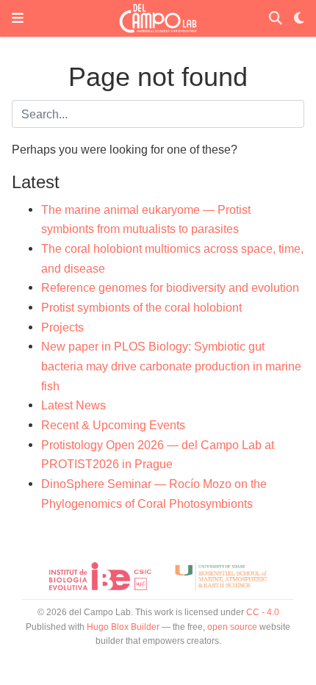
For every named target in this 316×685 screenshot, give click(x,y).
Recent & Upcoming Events (113, 424)
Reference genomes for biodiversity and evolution (170, 287)
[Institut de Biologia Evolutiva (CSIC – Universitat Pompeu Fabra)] (100, 576)
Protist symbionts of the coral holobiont (141, 307)
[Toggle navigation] (18, 18)
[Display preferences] (299, 18)
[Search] (275, 18)
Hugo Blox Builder (123, 627)
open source (232, 627)
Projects (62, 327)
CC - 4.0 (262, 612)
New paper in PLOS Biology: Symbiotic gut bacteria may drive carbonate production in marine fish (171, 366)
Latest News (73, 405)
